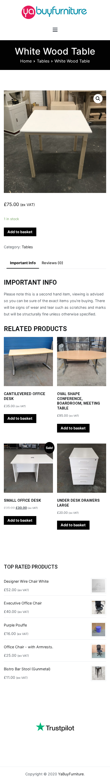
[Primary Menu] (55, 31)
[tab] (22, 263)
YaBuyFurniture (71, 774)
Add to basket (19, 232)
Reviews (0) (52, 263)
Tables (43, 61)
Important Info (23, 263)
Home (26, 61)
